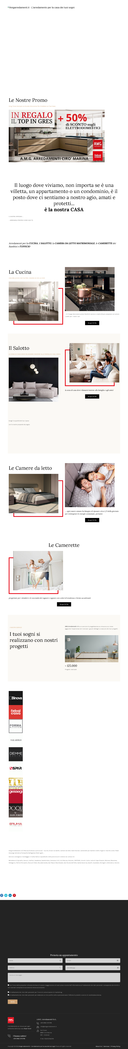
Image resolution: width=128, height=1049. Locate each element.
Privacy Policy (115, 1046)
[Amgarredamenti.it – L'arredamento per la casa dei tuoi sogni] (41, 7)
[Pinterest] (14, 895)
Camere (98, 20)
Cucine (77, 20)
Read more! (27, 1028)
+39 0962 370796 (19, 1038)
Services (106, 1046)
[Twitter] (6, 895)
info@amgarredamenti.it (48, 1026)
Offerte (116, 20)
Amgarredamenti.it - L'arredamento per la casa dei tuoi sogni (37, 1046)
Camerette (107, 20)
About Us (99, 1046)
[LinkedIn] (10, 895)
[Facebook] (1, 895)
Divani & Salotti (87, 20)
